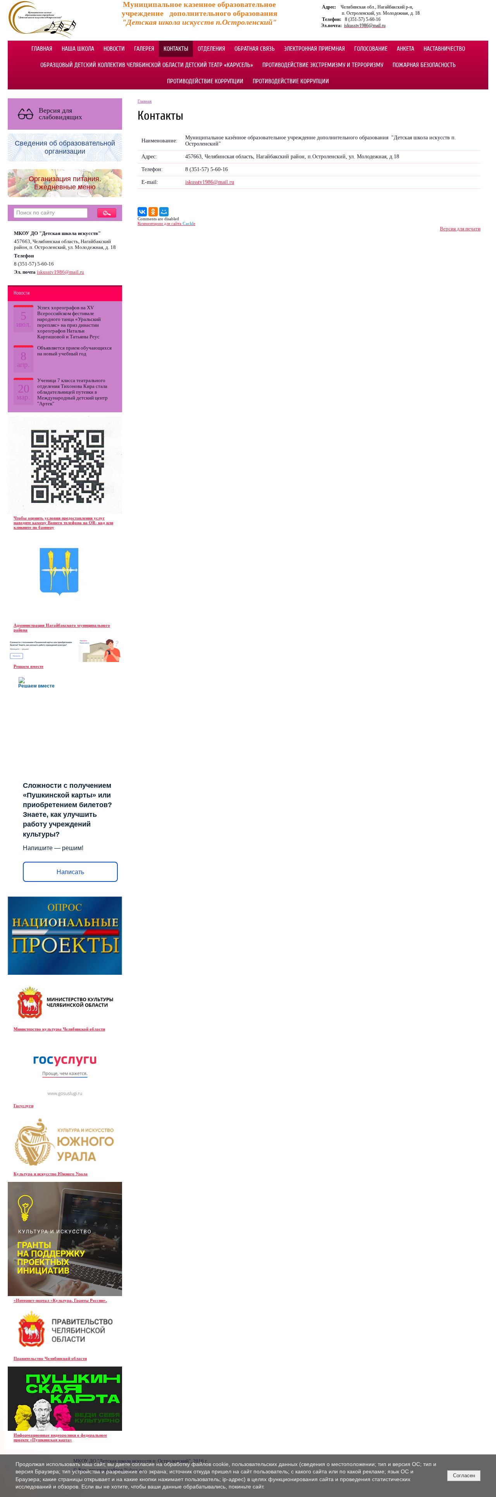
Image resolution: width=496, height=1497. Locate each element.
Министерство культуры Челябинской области (59, 1029)
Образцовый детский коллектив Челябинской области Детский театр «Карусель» (146, 65)
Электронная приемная (314, 48)
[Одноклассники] (153, 211)
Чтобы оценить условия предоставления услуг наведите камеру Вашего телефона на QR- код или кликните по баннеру (63, 523)
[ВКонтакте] (142, 211)
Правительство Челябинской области (50, 1358)
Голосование (371, 48)
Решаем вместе (28, 666)
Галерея (144, 48)
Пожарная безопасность (424, 65)
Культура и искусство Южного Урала (51, 1173)
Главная (41, 48)
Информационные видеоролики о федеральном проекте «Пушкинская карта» (60, 1437)
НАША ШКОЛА (78, 48)
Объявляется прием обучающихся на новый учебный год (74, 351)
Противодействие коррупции (205, 81)
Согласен (464, 1475)
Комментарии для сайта (166, 223)
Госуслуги (23, 1105)
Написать (70, 872)
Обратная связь (254, 48)
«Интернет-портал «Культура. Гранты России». (60, 1300)
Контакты (176, 48)
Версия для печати (460, 228)
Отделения (211, 48)
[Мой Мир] (164, 211)
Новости (114, 48)
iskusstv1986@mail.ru (60, 272)
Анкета (405, 48)
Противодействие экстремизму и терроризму (322, 65)
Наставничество (444, 48)
